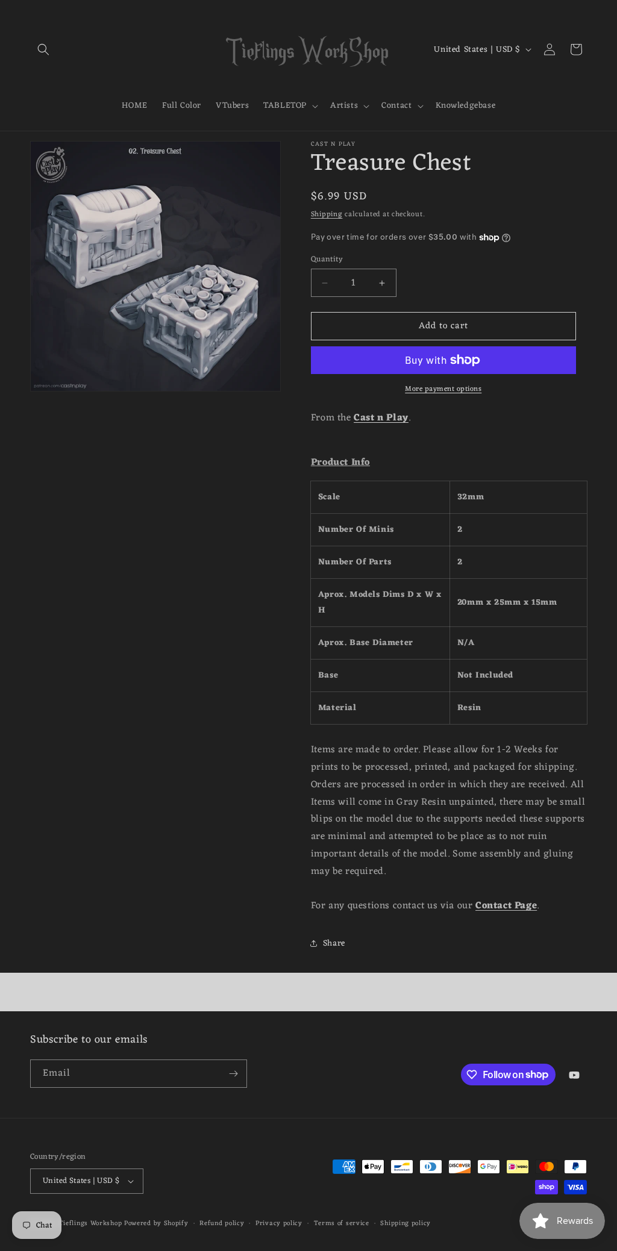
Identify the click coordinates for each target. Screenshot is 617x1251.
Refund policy (221, 1223)
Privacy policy (278, 1223)
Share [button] (334, 943)
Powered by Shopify (156, 1223)
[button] (43, 49)
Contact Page (506, 905)
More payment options (443, 389)
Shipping (327, 214)
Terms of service (341, 1223)
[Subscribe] (233, 1073)
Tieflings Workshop (90, 1223)
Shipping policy (405, 1223)
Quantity (327, 260)
